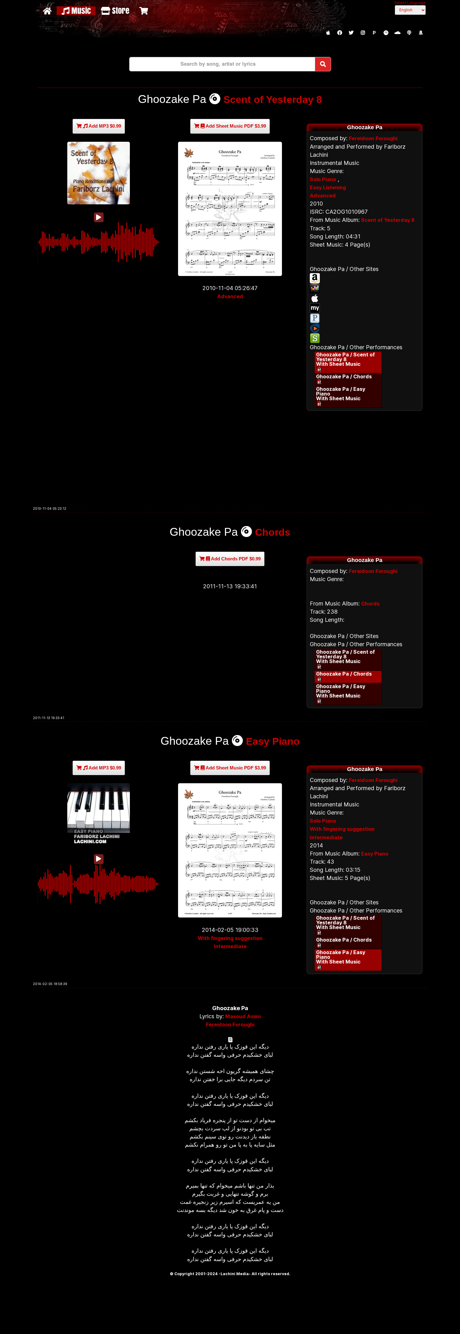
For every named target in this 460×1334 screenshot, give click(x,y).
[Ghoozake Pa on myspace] (364, 308)
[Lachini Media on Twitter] (351, 33)
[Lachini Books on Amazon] (420, 33)
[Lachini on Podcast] (409, 33)
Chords (272, 532)
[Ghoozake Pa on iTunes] (364, 298)
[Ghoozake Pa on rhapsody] (364, 328)
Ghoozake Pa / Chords (344, 376)
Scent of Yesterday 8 (272, 99)
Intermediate (230, 946)
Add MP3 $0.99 (104, 126)
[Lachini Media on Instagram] (362, 33)
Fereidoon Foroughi (373, 138)
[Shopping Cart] (144, 10)
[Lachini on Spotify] (386, 33)
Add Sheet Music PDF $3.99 (235, 126)
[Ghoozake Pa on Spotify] (364, 338)
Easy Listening (328, 187)
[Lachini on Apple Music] (328, 33)
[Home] (48, 10)
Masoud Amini (243, 1016)
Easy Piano (273, 741)
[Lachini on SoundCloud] (397, 33)
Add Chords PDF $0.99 (235, 558)
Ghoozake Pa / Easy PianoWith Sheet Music (340, 393)
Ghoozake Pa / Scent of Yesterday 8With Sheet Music (345, 359)
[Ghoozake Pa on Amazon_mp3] (364, 278)
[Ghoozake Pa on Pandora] (364, 318)
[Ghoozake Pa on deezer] (364, 288)
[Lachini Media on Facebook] (339, 33)
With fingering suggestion (230, 938)
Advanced (230, 296)
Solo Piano (323, 179)
